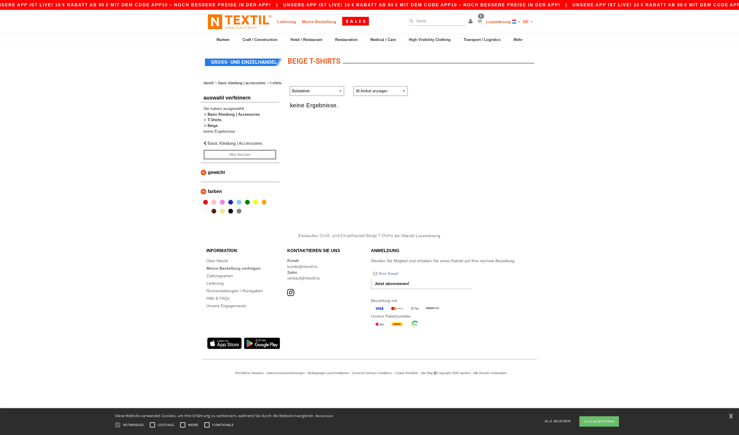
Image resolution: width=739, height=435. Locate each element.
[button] (471, 21)
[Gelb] (255, 202)
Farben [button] (215, 191)
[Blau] (230, 202)
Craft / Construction (259, 40)
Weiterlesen (324, 416)
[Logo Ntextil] (239, 21)
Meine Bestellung (319, 21)
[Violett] (222, 202)
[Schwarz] (230, 211)
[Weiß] (205, 211)
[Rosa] (214, 202)
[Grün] (247, 202)
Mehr (518, 40)
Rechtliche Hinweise (249, 373)
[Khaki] (222, 211)
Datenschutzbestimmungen (285, 373)
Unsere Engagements (226, 305)
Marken (223, 40)
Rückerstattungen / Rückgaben (234, 290)
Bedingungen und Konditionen (328, 373)
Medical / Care (383, 40)
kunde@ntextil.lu (302, 266)
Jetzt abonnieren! (392, 283)
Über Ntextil (217, 260)
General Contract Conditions (372, 373)
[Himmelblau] (239, 202)
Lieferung (286, 21)
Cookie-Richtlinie (406, 373)
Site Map (427, 373)
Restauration (346, 40)
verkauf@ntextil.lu (303, 278)
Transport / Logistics (482, 40)
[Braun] (214, 211)
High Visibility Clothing (430, 40)
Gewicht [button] (216, 172)
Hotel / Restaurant (306, 40)
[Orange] (264, 202)
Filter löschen (240, 155)
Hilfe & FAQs (217, 298)
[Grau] (239, 211)
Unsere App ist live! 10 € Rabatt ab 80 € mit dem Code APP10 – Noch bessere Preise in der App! (421, 4)
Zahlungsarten (219, 275)
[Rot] (205, 202)
